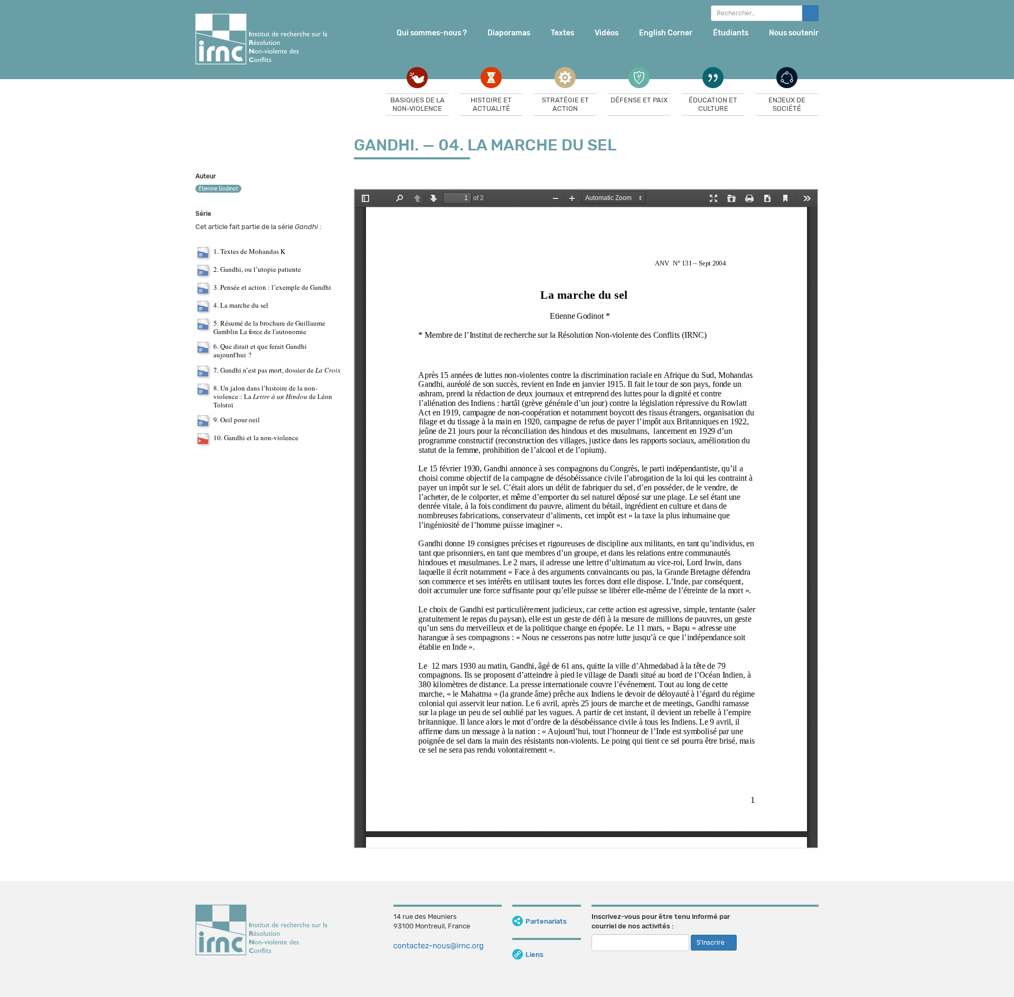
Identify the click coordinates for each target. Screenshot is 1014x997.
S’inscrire (711, 942)
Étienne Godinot (218, 189)
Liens (534, 954)
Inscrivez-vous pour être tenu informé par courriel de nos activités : (661, 921)
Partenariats (546, 921)
